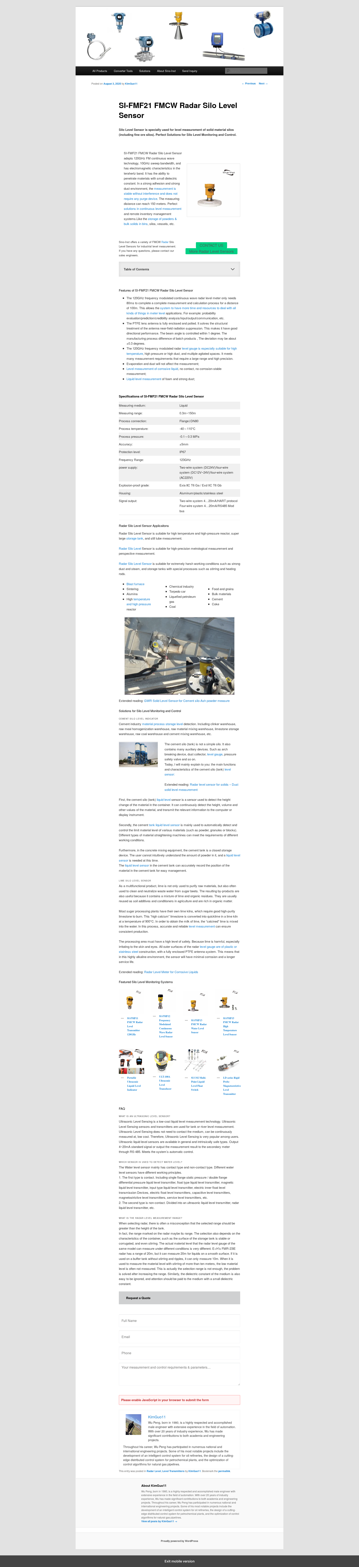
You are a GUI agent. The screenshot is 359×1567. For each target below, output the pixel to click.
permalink (224, 1471)
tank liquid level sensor (164, 825)
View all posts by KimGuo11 (159, 1521)
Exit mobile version (180, 1561)
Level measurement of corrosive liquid (152, 368)
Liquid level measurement (144, 379)
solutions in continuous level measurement (152, 208)
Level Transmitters (173, 1471)
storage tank (134, 538)
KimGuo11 (131, 83)
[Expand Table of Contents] (232, 269)
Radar (164, 242)
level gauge (215, 754)
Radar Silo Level (130, 548)
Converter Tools (123, 71)
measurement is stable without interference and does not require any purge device (150, 193)
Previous (249, 83)
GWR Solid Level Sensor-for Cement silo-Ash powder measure (187, 700)
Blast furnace (135, 584)
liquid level (164, 799)
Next (263, 83)
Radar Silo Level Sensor (135, 563)
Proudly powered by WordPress (179, 1541)
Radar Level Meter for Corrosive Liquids (171, 972)
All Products (99, 71)
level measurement (202, 926)
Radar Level (154, 1471)
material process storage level (162, 724)
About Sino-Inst (166, 71)
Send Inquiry (189, 71)
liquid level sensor (137, 865)
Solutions (144, 71)
